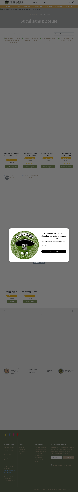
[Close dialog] (67, 230)
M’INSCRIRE (54, 251)
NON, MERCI (53, 255)
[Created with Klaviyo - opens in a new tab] (39, 263)
